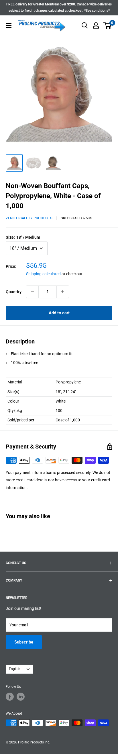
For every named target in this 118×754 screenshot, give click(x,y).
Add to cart (59, 312)
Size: (23, 237)
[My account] (96, 25)
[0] (107, 25)
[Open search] (85, 25)
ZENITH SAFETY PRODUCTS (29, 218)
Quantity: (14, 291)
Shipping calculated (43, 274)
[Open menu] (8, 25)
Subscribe (23, 642)
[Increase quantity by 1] (63, 292)
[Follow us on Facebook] (10, 697)
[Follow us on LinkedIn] (21, 697)
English (14, 669)
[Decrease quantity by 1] (32, 292)
